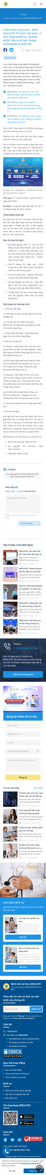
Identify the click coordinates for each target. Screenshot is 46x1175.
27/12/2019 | (24, 119)
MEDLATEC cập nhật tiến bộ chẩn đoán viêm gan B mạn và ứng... (30, 554)
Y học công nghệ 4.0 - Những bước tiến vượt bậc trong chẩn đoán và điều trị (22, 475)
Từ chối (12, 1171)
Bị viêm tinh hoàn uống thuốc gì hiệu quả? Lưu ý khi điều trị (30, 848)
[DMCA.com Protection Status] (12, 1053)
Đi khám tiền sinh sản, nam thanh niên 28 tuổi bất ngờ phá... (31, 796)
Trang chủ (6, 18)
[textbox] (23, 751)
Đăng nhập (10, 491)
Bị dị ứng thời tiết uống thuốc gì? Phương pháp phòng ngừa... (29, 813)
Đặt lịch (23, 937)
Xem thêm (38, 788)
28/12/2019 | (24, 94)
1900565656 (12, 1031)
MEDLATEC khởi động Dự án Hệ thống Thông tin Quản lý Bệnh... (30, 623)
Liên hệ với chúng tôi (23, 674)
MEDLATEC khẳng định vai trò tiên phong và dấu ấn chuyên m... (30, 606)
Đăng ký (20, 491)
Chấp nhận (34, 1171)
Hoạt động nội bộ (16, 18)
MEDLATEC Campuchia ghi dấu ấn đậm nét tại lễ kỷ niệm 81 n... (30, 571)
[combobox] (23, 751)
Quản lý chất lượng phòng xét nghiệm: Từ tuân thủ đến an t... (30, 589)
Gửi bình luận (27, 523)
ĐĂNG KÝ (36, 1009)
